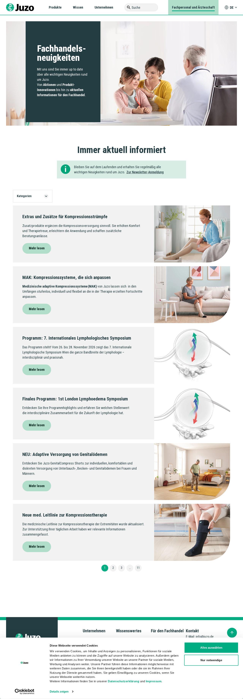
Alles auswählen (211, 647)
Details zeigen (59, 691)
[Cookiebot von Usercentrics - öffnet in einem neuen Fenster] (24, 691)
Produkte (55, 7)
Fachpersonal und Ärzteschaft (193, 7)
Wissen (78, 7)
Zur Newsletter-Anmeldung (145, 172)
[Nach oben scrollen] (232, 633)
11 (138, 568)
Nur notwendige (211, 660)
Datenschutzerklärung (123, 681)
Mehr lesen (37, 248)
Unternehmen (104, 7)
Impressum (154, 681)
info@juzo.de (205, 637)
